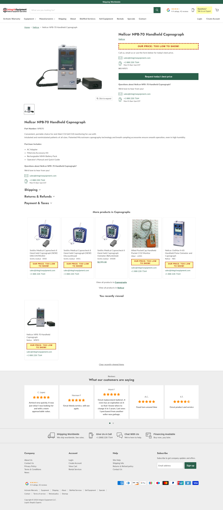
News (26, 472)
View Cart (73, 466)
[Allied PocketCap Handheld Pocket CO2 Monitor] (145, 233)
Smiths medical (35, 259)
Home (27, 27)
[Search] (157, 10)
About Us (28, 460)
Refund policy (54, 494)
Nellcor (36, 27)
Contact (142, 18)
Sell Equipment (106, 18)
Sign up (190, 465)
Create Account (213, 19)
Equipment (29, 18)
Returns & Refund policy (123, 466)
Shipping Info (118, 463)
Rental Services (75, 469)
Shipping (62, 18)
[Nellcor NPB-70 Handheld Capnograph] (41, 317)
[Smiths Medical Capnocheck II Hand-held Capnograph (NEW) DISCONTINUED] (44, 233)
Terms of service (39, 494)
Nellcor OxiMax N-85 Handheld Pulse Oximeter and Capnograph (178, 253)
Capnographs (121, 282)
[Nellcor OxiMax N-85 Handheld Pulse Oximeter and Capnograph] (179, 233)
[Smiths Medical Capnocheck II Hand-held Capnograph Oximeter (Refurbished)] (111, 233)
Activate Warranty (11, 18)
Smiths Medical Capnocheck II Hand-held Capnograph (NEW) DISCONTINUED (43, 253)
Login (199, 19)
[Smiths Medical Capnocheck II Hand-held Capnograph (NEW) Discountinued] (78, 233)
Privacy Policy (30, 466)
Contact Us (29, 463)
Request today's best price (158, 76)
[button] (109, 423)
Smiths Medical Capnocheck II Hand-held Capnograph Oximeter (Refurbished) (111, 253)
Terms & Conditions (32, 469)
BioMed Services (87, 18)
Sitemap (65, 494)
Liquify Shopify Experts (32, 502)
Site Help (117, 460)
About (73, 18)
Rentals (120, 18)
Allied (133, 256)
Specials (131, 18)
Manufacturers (46, 18)
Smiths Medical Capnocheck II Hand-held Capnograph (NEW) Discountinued (77, 253)
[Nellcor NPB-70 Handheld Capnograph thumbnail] (29, 109)
